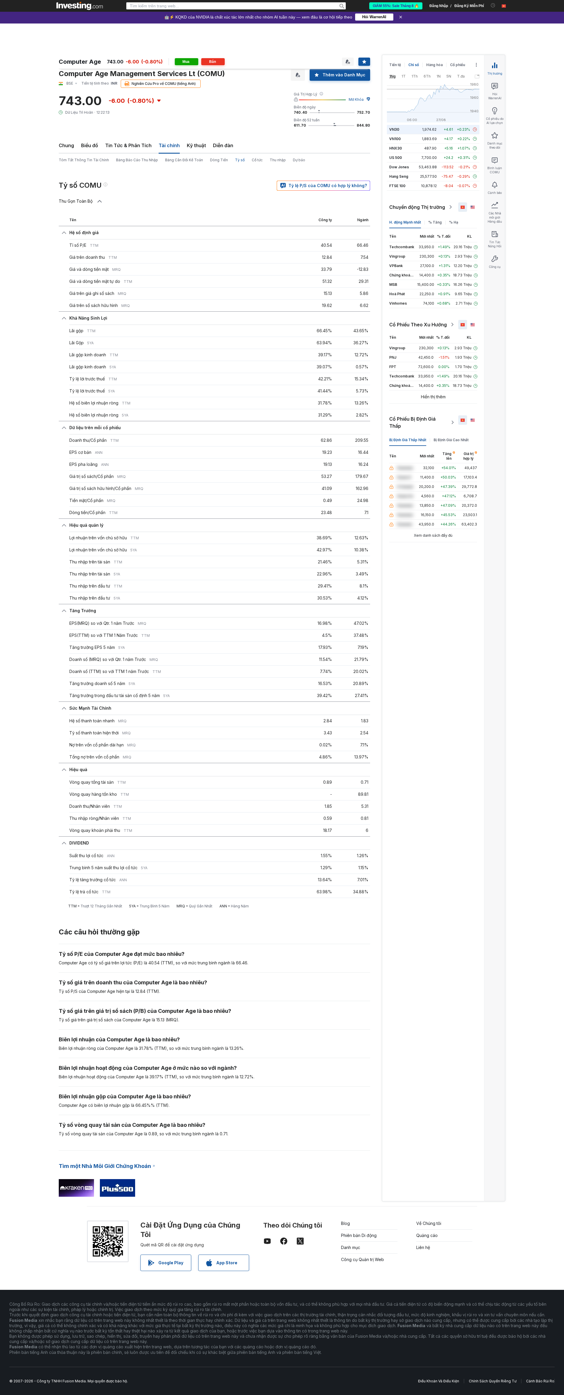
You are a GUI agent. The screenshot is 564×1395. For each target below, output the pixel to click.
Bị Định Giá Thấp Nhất (407, 440)
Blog (345, 1223)
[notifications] (493, 5)
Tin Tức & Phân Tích (128, 145)
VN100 (395, 139)
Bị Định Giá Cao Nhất (451, 440)
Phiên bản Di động (359, 1235)
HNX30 (395, 148)
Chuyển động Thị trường (417, 207)
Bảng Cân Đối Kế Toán (184, 160)
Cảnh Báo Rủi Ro (540, 1381)
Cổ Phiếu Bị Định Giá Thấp (412, 422)
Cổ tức (257, 160)
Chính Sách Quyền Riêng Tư (492, 1381)
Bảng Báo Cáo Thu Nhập (137, 160)
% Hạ (453, 222)
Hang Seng (398, 176)
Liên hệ (423, 1247)
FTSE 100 (397, 186)
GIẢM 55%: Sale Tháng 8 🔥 (396, 6)
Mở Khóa (356, 99)
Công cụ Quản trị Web (362, 1259)
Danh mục (350, 1247)
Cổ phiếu (457, 65)
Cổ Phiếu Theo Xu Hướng (418, 325)
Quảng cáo (427, 1235)
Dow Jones (399, 167)
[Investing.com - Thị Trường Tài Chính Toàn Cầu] (79, 6)
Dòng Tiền (219, 160)
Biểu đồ (89, 145)
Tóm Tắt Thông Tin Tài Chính (84, 160)
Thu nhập (278, 160)
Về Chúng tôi (428, 1223)
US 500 (395, 157)
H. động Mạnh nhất (405, 222)
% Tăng (435, 222)
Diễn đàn (223, 145)
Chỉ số (413, 65)
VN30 (394, 129)
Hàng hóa (434, 65)
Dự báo (299, 160)
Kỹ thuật (196, 145)
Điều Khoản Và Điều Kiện (438, 1381)
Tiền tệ (395, 65)
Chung (66, 145)
